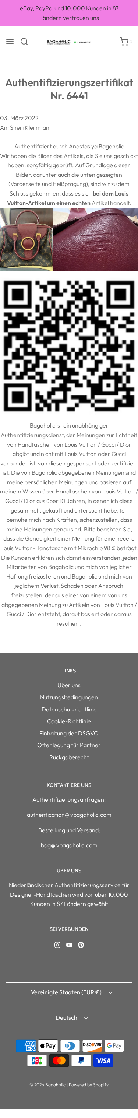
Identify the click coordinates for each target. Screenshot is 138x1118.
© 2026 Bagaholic (47, 1084)
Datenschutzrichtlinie (69, 709)
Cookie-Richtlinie (69, 721)
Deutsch (67, 1017)
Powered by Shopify (89, 1084)
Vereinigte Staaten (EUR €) (67, 992)
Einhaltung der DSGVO (69, 733)
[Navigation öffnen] (10, 42)
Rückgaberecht (69, 757)
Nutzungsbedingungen (69, 697)
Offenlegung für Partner (69, 745)
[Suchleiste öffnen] (27, 42)
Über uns (69, 685)
